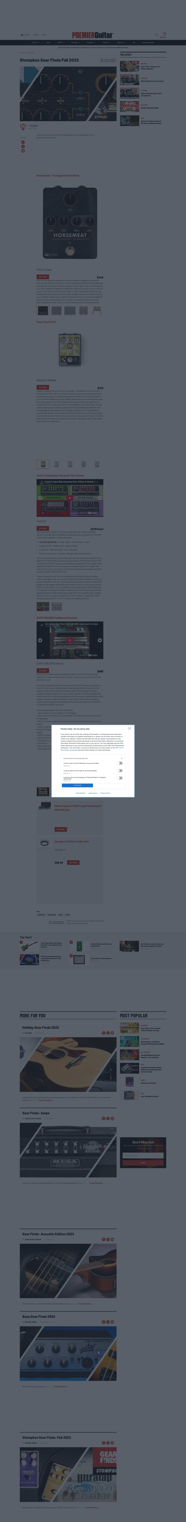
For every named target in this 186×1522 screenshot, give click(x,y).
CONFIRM (77, 785)
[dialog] (93, 761)
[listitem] (93, 758)
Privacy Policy (105, 793)
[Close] (130, 729)
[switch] (119, 763)
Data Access (93, 793)
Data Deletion (80, 793)
